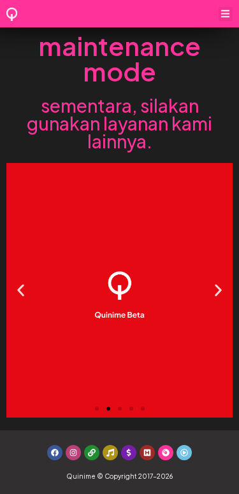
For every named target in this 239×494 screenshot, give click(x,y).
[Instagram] (73, 452)
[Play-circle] (184, 452)
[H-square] (147, 452)
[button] (226, 14)
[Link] (91, 452)
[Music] (110, 452)
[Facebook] (54, 452)
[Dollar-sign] (128, 452)
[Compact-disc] (165, 452)
